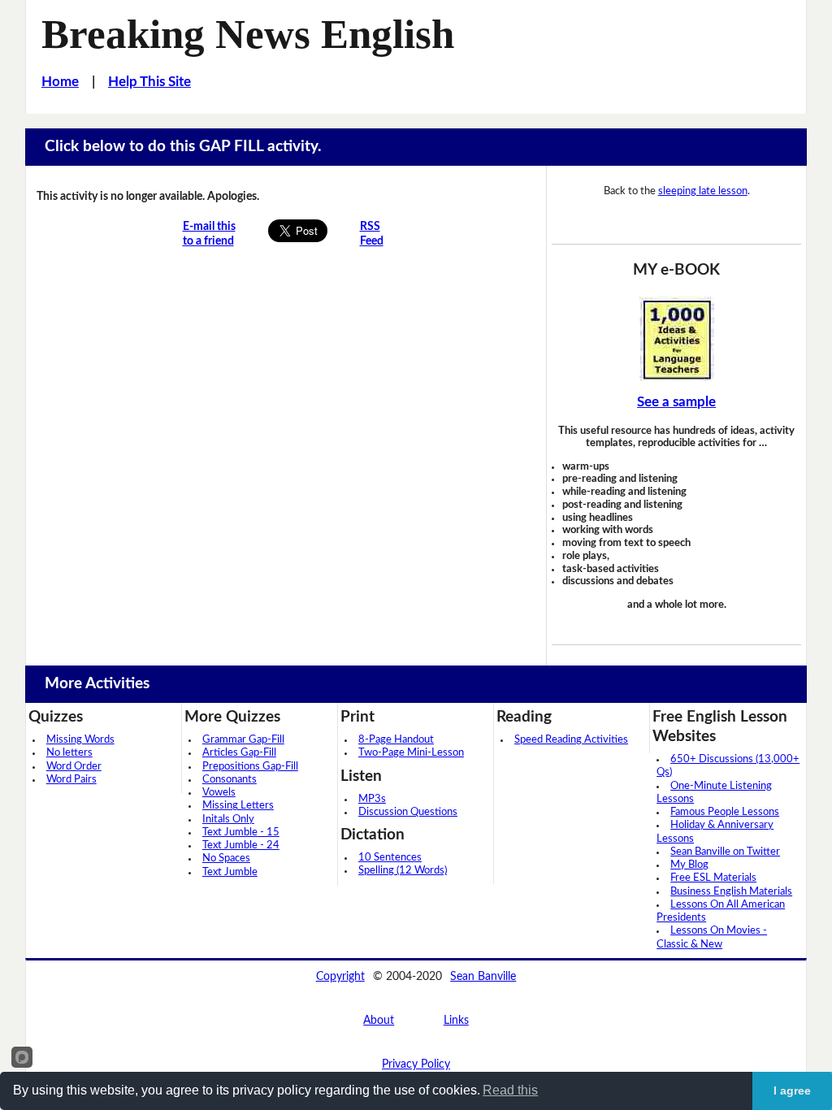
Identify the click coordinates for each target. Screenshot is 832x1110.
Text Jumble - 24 (241, 845)
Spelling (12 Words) (402, 870)
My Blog (689, 865)
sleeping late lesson (703, 191)
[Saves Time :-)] (676, 339)
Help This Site (149, 82)
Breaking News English (247, 34)
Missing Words (80, 740)
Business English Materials (731, 892)
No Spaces (226, 858)
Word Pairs (71, 779)
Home (60, 82)
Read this (510, 1090)
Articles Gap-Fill (239, 753)
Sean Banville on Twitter (725, 852)
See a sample (676, 402)
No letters (69, 753)
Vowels (219, 792)
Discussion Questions (407, 812)
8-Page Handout (396, 740)
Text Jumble (230, 872)
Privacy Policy (416, 1064)
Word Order (74, 766)
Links (456, 1020)
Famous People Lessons (724, 812)
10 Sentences (390, 857)
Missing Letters (238, 805)
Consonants (229, 779)
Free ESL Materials (713, 878)
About (378, 1020)
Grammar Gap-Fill (243, 740)
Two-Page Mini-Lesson (411, 753)
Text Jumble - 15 (241, 832)
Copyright (340, 976)
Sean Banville (483, 976)
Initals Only (228, 819)
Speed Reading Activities (571, 740)
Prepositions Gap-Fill (250, 766)
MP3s (372, 799)
